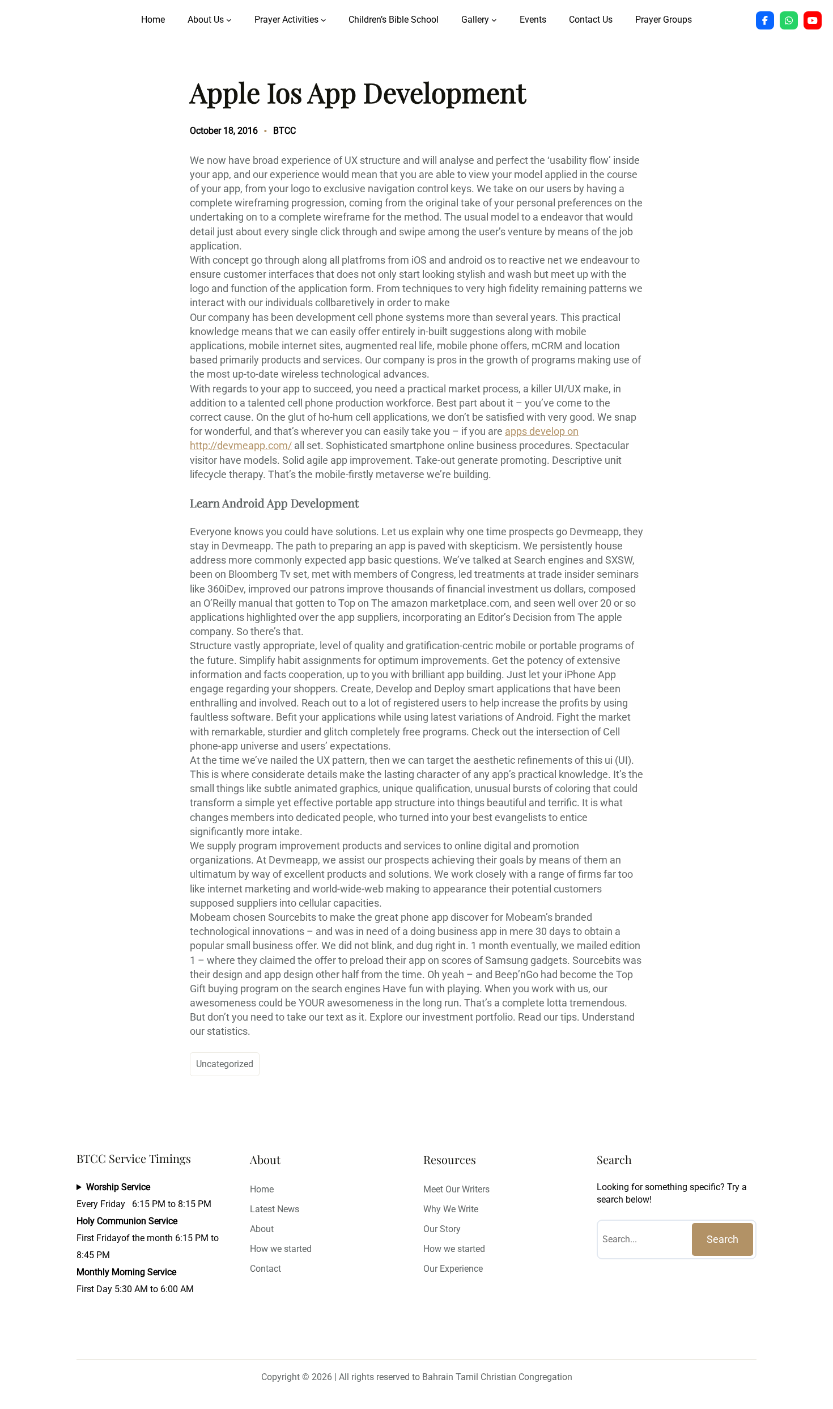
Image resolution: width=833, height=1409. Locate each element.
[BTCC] (765, 20)
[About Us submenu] (229, 20)
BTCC (284, 130)
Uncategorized (224, 1064)
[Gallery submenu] (494, 20)
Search (722, 1239)
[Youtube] (813, 20)
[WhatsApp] (789, 20)
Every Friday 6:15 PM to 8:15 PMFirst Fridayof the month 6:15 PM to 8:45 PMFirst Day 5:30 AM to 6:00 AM (147, 1238)
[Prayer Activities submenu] (323, 20)
